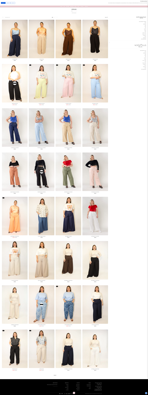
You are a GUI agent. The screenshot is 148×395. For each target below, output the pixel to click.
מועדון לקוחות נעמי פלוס (143, 69)
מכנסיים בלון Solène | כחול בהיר (41, 324)
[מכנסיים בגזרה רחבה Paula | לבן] (95, 216)
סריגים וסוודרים (144, 35)
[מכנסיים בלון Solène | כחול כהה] (68, 304)
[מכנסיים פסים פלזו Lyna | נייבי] (95, 304)
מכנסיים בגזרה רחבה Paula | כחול (42, 147)
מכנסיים (145, 30)
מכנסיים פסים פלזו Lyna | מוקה (41, 280)
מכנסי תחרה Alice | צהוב (41, 103)
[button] (106, 39)
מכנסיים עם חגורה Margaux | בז (14, 324)
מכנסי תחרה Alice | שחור (15, 103)
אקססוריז (90, 388)
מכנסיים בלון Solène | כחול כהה (68, 324)
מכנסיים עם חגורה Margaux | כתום (15, 236)
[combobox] (6, 17)
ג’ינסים (145, 31)
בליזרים (145, 65)
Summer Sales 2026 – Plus (143, 50)
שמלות (145, 25)
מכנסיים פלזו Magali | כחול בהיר (41, 236)
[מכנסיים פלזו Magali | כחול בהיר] (41, 216)
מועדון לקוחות (71, 6)
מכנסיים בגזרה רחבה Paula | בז (95, 147)
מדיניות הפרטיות (78, 388)
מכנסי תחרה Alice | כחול (95, 103)
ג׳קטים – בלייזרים (144, 60)
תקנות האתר (78, 387)
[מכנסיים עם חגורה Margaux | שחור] (95, 260)
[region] (74, 2)
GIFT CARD (67, 6)
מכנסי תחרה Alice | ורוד (68, 103)
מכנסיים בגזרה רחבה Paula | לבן (95, 236)
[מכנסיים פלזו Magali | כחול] (68, 216)
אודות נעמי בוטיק (78, 384)
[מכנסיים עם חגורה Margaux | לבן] (95, 349)
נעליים (78, 6)
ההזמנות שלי (67, 384)
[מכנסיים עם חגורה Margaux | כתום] (15, 216)
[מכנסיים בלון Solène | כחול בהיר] (41, 304)
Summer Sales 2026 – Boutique (142, 21)
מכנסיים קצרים (144, 37)
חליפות (145, 36)
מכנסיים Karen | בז (41, 59)
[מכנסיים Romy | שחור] (15, 349)
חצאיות (145, 26)
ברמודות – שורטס (144, 32)
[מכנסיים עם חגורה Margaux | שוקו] (68, 260)
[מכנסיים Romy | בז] (41, 349)
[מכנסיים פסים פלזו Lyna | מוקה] (41, 260)
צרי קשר (61, 6)
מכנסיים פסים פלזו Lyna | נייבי (95, 324)
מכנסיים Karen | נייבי (14, 59)
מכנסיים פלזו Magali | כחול (68, 236)
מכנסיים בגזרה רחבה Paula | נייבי (15, 147)
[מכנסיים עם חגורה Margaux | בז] (15, 304)
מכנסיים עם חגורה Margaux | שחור (95, 280)
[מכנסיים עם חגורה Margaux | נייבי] (68, 349)
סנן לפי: (105, 17)
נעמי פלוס (82, 6)
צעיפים (75, 6)
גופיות (145, 27)
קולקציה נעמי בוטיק (89, 384)
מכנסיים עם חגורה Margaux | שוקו (68, 280)
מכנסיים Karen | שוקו (68, 59)
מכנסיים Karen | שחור (95, 59)
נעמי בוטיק (86, 6)
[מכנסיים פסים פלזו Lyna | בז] (15, 260)
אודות (64, 6)
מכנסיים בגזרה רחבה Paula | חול (68, 147)
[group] (95, 39)
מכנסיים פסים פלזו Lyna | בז (14, 280)
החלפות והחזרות (66, 387)
